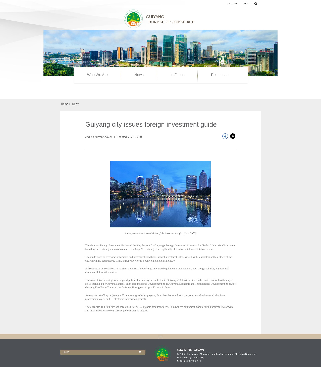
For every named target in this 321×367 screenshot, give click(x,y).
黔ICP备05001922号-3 (189, 361)
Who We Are (97, 75)
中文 (246, 3)
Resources (219, 75)
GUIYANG (233, 3)
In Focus (177, 75)
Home (64, 104)
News (139, 75)
